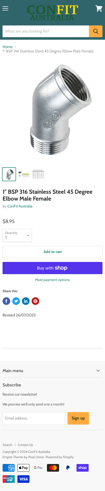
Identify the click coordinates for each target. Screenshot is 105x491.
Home (8, 47)
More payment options (52, 280)
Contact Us (25, 445)
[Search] (95, 31)
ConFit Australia (19, 206)
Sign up (78, 418)
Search (7, 445)
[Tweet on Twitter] (16, 301)
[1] (52, 111)
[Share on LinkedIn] (26, 301)
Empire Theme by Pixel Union (23, 457)
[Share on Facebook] (6, 301)
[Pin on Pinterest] (35, 301)
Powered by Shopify (60, 457)
